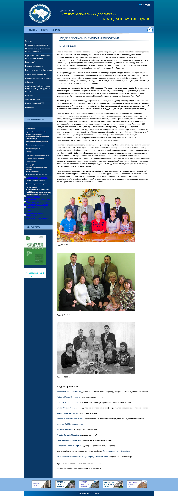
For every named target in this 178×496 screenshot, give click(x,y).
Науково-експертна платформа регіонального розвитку (37, 57)
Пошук (44, 30)
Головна (33, 30)
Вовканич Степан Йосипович (69, 392)
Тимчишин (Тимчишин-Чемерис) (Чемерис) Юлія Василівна (82, 456)
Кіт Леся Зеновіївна (65, 429)
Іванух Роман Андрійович (67, 413)
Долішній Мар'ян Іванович (68, 402)
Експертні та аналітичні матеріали (38, 70)
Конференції (30, 62)
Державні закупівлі (32, 99)
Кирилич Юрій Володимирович (70, 424)
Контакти (55, 30)
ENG (148, 5)
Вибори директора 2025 (34, 103)
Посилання (29, 107)
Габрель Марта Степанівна (68, 397)
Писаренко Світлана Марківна (69, 446)
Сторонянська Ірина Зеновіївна (116, 451)
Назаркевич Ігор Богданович (69, 440)
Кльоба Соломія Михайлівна (69, 435)
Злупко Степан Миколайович (69, 408)
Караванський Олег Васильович (70, 419)
